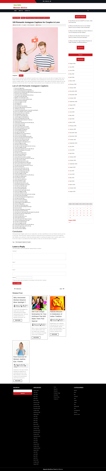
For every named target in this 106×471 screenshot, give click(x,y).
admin (25, 25)
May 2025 (72, 115)
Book (75, 392)
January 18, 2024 (19, 364)
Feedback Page (57, 393)
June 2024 (72, 149)
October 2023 (73, 160)
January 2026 (73, 87)
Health (75, 400)
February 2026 (73, 84)
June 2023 (72, 174)
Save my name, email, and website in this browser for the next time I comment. (30, 280)
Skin (75, 408)
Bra (74, 394)
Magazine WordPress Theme (49, 469)
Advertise (56, 391)
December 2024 (73, 132)
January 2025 (73, 129)
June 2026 (72, 70)
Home (15, 10)
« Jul (69, 222)
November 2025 (73, 94)
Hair (75, 398)
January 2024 (73, 156)
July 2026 (72, 67)
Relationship (76, 406)
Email (14, 269)
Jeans (75, 402)
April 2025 (72, 118)
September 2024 (73, 143)
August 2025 (72, 105)
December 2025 (73, 91)
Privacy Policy (57, 397)
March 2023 (72, 184)
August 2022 (72, 191)
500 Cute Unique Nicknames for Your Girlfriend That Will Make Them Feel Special (39, 316)
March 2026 (72, 80)
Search (80, 47)
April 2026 (72, 77)
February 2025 (73, 125)
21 (83, 213)
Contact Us (27, 10)
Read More (18, 320)
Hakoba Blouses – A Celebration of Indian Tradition (57, 314)
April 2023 (72, 181)
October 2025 (73, 98)
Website (14, 277)
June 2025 (72, 111)
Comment (15, 251)
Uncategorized (77, 410)
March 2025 (72, 122)
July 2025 (72, 108)
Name (14, 262)
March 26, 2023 (17, 25)
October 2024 (73, 139)
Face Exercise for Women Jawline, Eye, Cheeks (20, 359)
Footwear (76, 396)
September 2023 (73, 163)
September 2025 (73, 101)
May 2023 (72, 177)
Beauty (75, 390)
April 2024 (72, 153)
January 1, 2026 (18, 305)
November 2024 (73, 136)
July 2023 (72, 170)
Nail (75, 404)
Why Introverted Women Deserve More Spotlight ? (19, 300)
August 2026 (72, 63)
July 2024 (72, 146)
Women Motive (20, 8)
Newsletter (56, 395)
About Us (21, 10)
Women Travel (77, 414)
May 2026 (72, 73)
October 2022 (73, 187)
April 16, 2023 (55, 319)
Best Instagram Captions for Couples (23, 242)
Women (23, 17)
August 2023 (72, 167)
